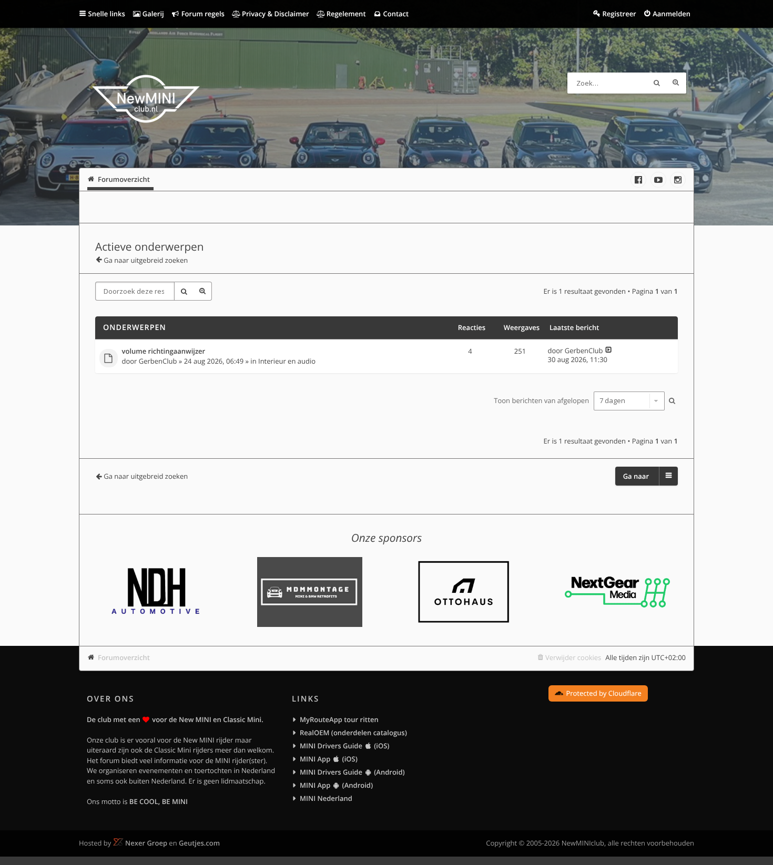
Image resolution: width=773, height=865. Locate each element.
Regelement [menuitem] (344, 13)
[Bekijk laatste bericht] (609, 350)
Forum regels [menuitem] (202, 13)
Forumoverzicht (124, 657)
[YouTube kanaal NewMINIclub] (658, 180)
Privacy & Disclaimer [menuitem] (274, 13)
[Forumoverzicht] (146, 100)
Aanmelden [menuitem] (671, 13)
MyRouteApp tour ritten (339, 719)
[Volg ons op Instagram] (678, 180)
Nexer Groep (146, 843)
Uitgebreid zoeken (675, 83)
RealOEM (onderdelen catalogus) (353, 732)
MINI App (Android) (336, 785)
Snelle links (106, 13)
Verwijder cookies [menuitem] (573, 657)
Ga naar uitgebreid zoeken (146, 260)
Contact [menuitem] (395, 13)
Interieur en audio (287, 361)
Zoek (656, 83)
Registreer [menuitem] (619, 13)
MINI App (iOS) (329, 759)
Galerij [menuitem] (152, 13)
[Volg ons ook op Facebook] (638, 180)
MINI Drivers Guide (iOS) (344, 745)
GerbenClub (158, 361)
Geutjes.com (199, 843)
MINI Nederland (326, 798)
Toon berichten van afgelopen (542, 400)
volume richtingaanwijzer (164, 351)
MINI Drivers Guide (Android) (352, 772)
